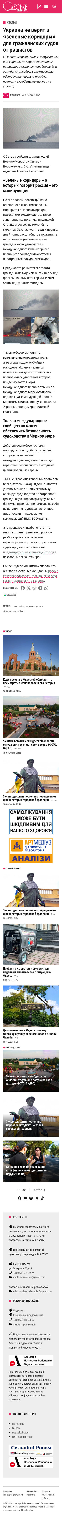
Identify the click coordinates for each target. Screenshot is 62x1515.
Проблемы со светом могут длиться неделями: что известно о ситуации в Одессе (27, 972)
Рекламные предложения (28, 1315)
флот (22, 611)
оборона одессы (10, 611)
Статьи (12, 22)
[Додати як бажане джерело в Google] (9, 595)
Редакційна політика (32, 1493)
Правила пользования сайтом (48, 1494)
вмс (15, 606)
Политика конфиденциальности (13, 1493)
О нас (21, 1190)
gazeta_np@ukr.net (24, 1324)
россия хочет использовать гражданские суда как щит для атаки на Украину (30, 576)
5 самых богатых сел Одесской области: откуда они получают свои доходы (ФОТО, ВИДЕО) (30, 744)
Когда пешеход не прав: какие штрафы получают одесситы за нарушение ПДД (26, 1170)
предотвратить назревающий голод (28, 552)
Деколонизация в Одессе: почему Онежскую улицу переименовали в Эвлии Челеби (29, 1034)
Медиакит (19, 1310)
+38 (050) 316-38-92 (23, 1320)
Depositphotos (20, 1432)
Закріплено (39, 6)
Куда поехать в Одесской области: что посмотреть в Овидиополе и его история (29, 681)
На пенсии (18, 1423)
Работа (16, 1428)
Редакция (15, 94)
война (21, 606)
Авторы (39, 1190)
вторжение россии (34, 606)
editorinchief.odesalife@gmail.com (32, 1291)
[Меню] (47, 6)
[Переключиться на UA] (54, 6)
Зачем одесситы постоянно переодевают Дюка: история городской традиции (29, 798)
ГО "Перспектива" (22, 1436)
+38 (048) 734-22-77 (23, 1273)
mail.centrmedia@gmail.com (29, 1277)
